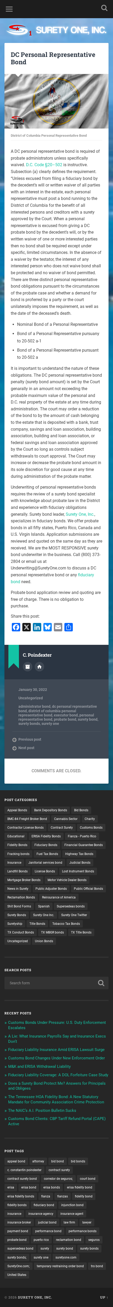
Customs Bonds (91, 827)
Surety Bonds (16, 915)
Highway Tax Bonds (79, 854)
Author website (39, 666)
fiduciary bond (44, 1205)
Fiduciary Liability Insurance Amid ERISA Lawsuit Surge (56, 1049)
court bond (87, 1179)
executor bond (66, 715)
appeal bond (16, 1161)
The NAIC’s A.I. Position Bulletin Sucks (42, 1110)
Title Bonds (37, 924)
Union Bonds (44, 941)
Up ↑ (104, 1297)
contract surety (59, 1170)
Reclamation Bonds (21, 897)
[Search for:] (56, 983)
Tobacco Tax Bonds (66, 924)
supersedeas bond (20, 1248)
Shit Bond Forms (19, 906)
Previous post (29, 739)
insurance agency (40, 1214)
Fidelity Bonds (17, 845)
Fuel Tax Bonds (47, 854)
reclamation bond (68, 1240)
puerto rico (41, 1240)
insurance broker (19, 1222)
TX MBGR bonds (52, 932)
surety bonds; (17, 1257)
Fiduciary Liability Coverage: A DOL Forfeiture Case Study (58, 1075)
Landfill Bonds (17, 871)
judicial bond (47, 1222)
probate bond (65, 719)
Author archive (27, 666)
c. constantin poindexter (24, 1170)
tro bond (97, 1266)
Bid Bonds (81, 810)
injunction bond (72, 1205)
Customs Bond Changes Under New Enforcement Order (56, 1058)
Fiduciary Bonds (45, 845)
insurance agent (71, 1214)
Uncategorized (30, 698)
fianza (45, 1196)
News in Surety (17, 889)
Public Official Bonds (88, 889)
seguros (94, 1240)
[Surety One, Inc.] (56, 30)
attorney (38, 1161)
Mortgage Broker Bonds (23, 880)
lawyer (86, 1222)
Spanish (44, 906)
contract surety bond (22, 1179)
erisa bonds (51, 1187)
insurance (14, 1214)
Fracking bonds (18, 854)
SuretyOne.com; (18, 1266)
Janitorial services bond (45, 862)
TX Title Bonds (81, 932)
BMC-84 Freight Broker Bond (27, 819)
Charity (90, 819)
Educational (15, 836)
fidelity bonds (17, 1205)
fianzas (62, 1196)
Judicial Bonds (79, 862)
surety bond (87, 719)
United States (16, 1275)
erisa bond (28, 1187)
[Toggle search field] (104, 8)
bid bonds (78, 1161)
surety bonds (29, 723)
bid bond (57, 1161)
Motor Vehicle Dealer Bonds (67, 880)
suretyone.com (65, 1257)
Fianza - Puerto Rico (82, 836)
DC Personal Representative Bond (53, 58)
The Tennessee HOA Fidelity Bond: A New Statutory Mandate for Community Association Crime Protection (56, 1099)
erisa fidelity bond (79, 1187)
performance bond (48, 1231)
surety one (50, 723)
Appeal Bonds (17, 810)
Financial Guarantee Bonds (83, 845)
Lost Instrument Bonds (78, 871)
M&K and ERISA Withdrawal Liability (39, 1066)
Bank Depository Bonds (50, 810)
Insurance (14, 862)
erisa (10, 1187)
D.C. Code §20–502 (44, 164)
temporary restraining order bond (60, 1266)
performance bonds (82, 1231)
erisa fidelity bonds (20, 1196)
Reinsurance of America (59, 897)
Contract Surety (62, 827)
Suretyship (14, 924)
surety (44, 1248)
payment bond (17, 1231)
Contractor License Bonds (25, 827)
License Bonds (45, 871)
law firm (69, 1222)
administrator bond (34, 706)
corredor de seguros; (58, 1179)
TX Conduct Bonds (20, 932)
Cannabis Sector (66, 819)
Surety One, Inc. (80, 514)
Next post (26, 748)
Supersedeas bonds (71, 906)
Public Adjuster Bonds (51, 889)
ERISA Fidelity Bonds (46, 836)
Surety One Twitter (74, 915)
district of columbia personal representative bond (47, 713)
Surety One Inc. (43, 915)
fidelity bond (84, 1196)
